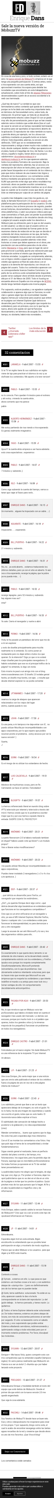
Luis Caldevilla (19, 775)
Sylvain (15, 1203)
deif (13, 889)
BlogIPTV (15, 800)
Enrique (27, 18)
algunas (37, 93)
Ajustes (20, 1494)
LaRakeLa (15, 364)
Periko (14, 633)
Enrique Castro (19, 1041)
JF (12, 1228)
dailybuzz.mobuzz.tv (10, 159)
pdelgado (16, 1380)
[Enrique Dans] (27, 8)
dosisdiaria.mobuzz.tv (24, 156)
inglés (44, 201)
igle (13, 483)
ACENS (47, 281)
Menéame (11, 248)
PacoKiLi (15, 1412)
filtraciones (46, 93)
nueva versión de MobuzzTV (21, 79)
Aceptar (8, 1494)
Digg (21, 248)
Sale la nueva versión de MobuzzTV (22, 28)
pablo (14, 389)
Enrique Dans (18, 505)
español (35, 201)
